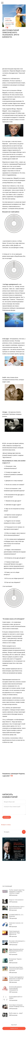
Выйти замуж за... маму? (16, 1013)
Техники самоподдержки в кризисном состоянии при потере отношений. (16, 978)
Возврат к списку (6, 824)
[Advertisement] (14, 54)
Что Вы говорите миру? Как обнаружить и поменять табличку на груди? (16, 891)
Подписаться (14, 1028)
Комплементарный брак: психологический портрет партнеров (16, 969)
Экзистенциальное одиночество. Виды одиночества (14, 933)
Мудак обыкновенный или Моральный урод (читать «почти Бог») (16, 951)
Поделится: (8, 25)
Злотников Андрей (9, 22)
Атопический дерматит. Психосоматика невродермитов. (15, 988)
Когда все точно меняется (16, 899)
